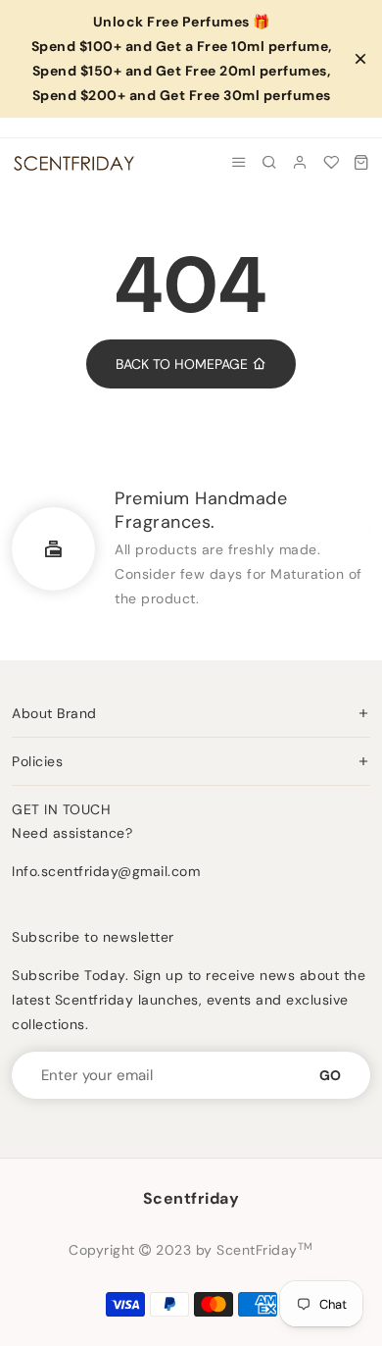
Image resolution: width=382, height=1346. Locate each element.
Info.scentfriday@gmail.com (106, 871)
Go (330, 1075)
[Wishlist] (331, 163)
